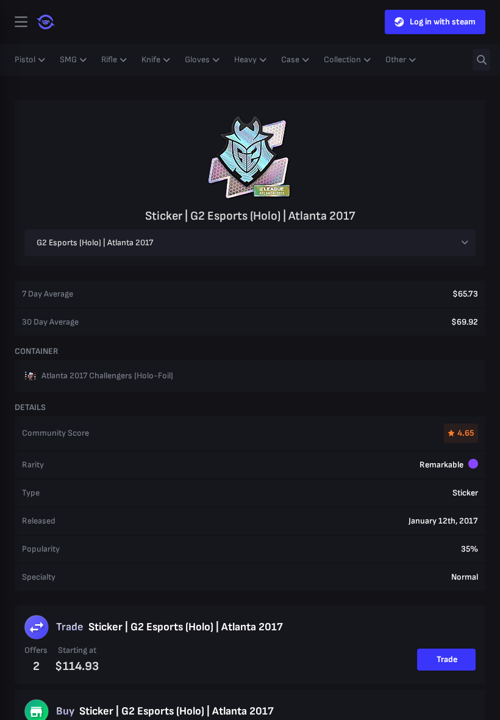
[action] (20, 22)
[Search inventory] (481, 59)
